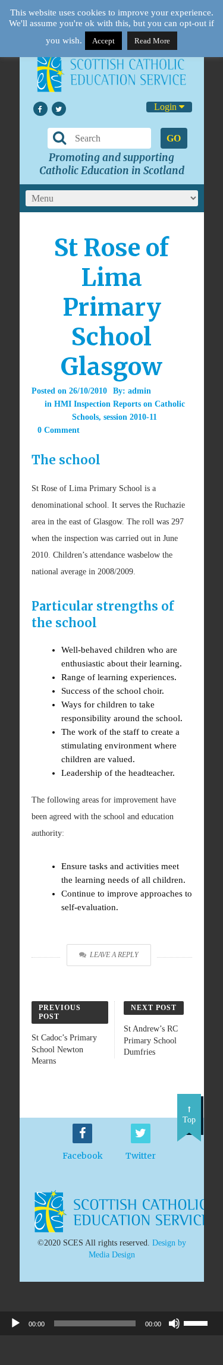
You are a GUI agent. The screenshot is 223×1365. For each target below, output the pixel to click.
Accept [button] (103, 40)
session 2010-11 (130, 417)
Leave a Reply (114, 955)
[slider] (200, 1322)
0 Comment (58, 430)
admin (139, 390)
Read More (152, 40)
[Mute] (174, 1323)
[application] (111, 1323)
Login (166, 107)
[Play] (15, 1323)
